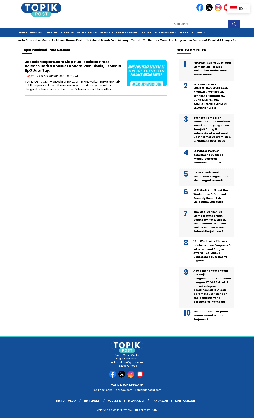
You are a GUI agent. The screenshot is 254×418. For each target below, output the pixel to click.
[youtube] (141, 376)
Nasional (37, 32)
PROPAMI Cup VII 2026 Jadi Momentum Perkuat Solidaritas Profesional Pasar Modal (212, 68)
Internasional (165, 32)
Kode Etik (114, 401)
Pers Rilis (186, 32)
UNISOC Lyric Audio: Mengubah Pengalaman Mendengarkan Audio (210, 176)
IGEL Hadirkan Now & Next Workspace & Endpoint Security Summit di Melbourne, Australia (211, 196)
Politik (52, 32)
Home (23, 32)
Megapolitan (87, 32)
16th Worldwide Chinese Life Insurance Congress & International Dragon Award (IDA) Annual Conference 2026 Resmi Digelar (212, 251)
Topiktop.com (123, 390)
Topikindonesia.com (148, 390)
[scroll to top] (243, 412)
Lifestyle (106, 32)
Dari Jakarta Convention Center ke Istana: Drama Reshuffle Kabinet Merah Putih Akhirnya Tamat (69, 40)
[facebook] (200, 10)
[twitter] (210, 10)
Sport (146, 32)
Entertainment (127, 32)
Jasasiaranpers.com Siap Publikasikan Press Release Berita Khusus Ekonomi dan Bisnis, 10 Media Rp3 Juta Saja (73, 66)
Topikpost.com (102, 390)
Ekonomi (67, 32)
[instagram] (219, 10)
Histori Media (66, 401)
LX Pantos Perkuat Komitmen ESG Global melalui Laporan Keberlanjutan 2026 (208, 156)
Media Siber (136, 401)
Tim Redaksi (91, 401)
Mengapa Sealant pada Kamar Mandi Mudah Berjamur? (210, 315)
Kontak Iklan (185, 401)
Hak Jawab (160, 401)
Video (200, 32)
